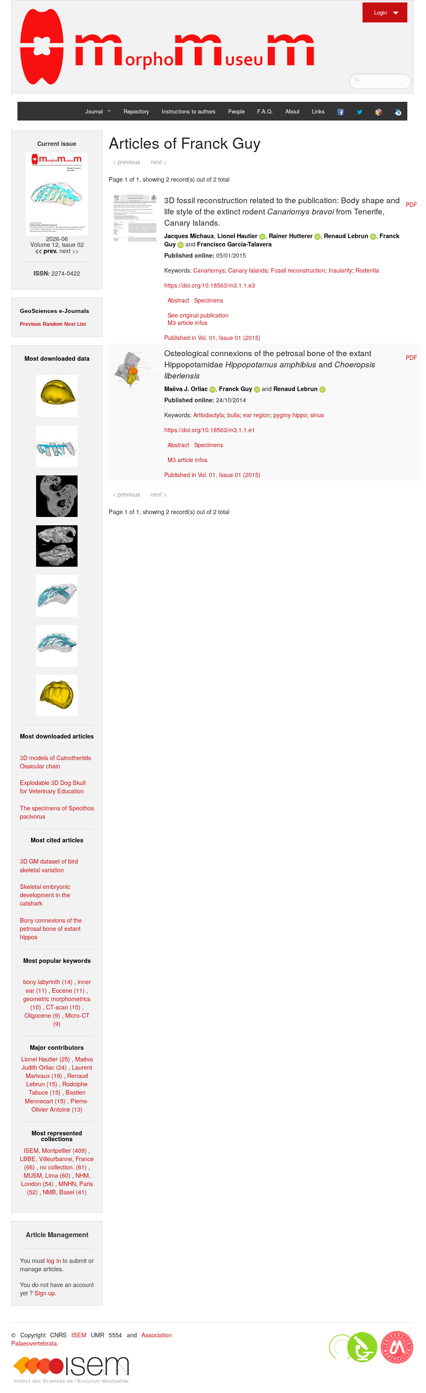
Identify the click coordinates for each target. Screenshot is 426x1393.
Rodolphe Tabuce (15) (58, 1087)
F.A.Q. (265, 111)
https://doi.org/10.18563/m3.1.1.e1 (209, 430)
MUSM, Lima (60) (47, 1175)
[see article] (135, 216)
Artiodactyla (208, 415)
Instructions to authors (189, 111)
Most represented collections (57, 1136)
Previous (30, 324)
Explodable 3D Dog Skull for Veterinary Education (52, 786)
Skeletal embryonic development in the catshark (45, 894)
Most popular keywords (57, 960)
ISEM (78, 1334)
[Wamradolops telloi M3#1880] (57, 545)
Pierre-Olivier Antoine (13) (60, 1104)
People (236, 111)
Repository (136, 111)
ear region (256, 415)
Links (318, 111)
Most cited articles (57, 840)
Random (53, 324)
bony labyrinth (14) (48, 981)
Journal (94, 111)
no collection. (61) (63, 1166)
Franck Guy (235, 388)
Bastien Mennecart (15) (55, 1096)
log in (53, 1260)
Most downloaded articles (57, 736)
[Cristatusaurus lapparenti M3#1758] (57, 445)
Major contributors (57, 1047)
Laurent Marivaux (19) (59, 1071)
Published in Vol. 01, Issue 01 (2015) (212, 337)
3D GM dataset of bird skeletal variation (49, 865)
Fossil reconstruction (298, 270)
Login (380, 12)
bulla (233, 415)
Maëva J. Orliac (186, 388)
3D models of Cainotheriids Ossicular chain (55, 761)
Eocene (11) (68, 990)
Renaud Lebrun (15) (57, 1079)
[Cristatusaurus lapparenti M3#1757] (57, 644)
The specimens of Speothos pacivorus (57, 811)
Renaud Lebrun (346, 235)
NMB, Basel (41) (65, 1191)
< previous (126, 162)
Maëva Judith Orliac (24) (57, 1062)
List (81, 324)
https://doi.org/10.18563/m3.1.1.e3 (209, 285)
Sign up (44, 1292)
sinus (317, 415)
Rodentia (367, 270)
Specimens (208, 300)
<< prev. (46, 250)
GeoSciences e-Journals (54, 311)
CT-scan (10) (63, 1006)
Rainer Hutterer (291, 235)
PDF (411, 204)
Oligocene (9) (42, 1015)
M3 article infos (187, 322)
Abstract (178, 300)
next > (159, 162)
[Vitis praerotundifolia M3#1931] (57, 494)
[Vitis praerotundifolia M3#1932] (57, 395)
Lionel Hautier (237, 235)
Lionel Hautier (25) (45, 1058)
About (292, 111)
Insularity (340, 270)
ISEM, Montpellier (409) (55, 1150)
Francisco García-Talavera (234, 244)
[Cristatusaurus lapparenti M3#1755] (57, 595)
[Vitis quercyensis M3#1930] (57, 694)
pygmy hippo (290, 415)
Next (69, 324)
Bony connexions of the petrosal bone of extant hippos (51, 928)
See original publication (198, 315)
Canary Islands (248, 270)
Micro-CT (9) (71, 1019)
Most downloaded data (57, 358)
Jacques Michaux (189, 235)
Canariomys (209, 270)
